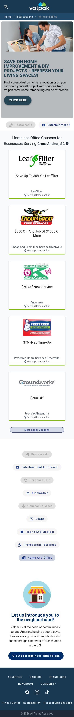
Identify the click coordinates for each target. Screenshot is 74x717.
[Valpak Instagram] (37, 692)
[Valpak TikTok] (46, 692)
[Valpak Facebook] (27, 692)
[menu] (5, 6)
